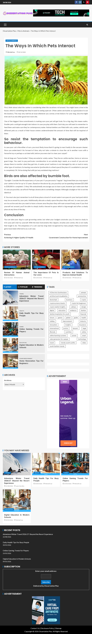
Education (22, 342)
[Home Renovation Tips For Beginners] (10, 361)
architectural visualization (59, 296)
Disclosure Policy (47, 628)
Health (21, 310)
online (84, 332)
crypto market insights (58, 307)
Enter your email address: (46, 578)
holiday (52, 321)
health (84, 318)
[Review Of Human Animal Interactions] (17, 259)
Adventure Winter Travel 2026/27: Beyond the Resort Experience (31, 298)
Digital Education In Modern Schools (17, 559)
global (68, 318)
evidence (73, 310)
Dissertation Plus (9, 31)
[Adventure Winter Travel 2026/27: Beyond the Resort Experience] (10, 298)
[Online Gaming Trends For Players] (10, 329)
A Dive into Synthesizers (58, 292)
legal (84, 328)
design (83, 307)
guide (76, 318)
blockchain (53, 300)
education (62, 310)
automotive (82, 296)
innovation (53, 325)
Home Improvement (25, 358)
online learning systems (58, 335)
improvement (67, 321)
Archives (7, 380)
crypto (83, 300)
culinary (73, 307)
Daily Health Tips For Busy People (16, 542)
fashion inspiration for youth (59, 314)
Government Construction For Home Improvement (68, 236)
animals (83, 292)
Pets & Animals (23, 31)
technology (82, 339)
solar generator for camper (59, 339)
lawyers (75, 328)
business (69, 300)
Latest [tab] (8, 287)
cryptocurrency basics (57, 303)
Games (21, 326)
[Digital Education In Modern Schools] (10, 345)
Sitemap (58, 628)
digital (52, 310)
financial (83, 314)
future (52, 318)
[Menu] (5, 24)
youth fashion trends (57, 346)
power (74, 335)
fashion (83, 310)
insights (68, 325)
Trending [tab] (38, 287)
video (84, 343)
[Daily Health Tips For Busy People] (10, 313)
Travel (21, 293)
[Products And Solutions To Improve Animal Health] (75, 259)
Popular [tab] (23, 287)
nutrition (69, 332)
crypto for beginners (79, 303)
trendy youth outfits (68, 343)
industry (83, 321)
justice (65, 328)
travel (52, 343)
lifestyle (52, 332)
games (60, 318)
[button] (5, 24)
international (54, 328)
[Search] (87, 25)
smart (84, 335)
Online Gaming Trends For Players (16, 550)
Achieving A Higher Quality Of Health (18, 236)
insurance (82, 325)
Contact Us (35, 628)
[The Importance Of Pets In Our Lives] (46, 259)
